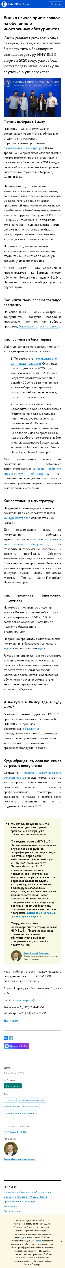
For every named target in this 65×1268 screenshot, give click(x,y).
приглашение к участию (32, 1100)
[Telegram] (11, 1038)
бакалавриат (12, 1106)
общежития (31, 728)
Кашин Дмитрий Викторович (36, 953)
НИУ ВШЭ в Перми (18, 4)
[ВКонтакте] (6, 1038)
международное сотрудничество (21, 1112)
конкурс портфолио (17, 518)
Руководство (10, 1206)
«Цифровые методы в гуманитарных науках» (33, 914)
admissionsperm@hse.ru (28, 1000)
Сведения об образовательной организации (27, 1192)
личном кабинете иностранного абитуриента (32, 541)
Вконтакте (11, 1020)
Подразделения (12, 1211)
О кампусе (12, 1187)
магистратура (30, 1106)
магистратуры (34, 148)
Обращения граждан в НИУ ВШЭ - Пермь (25, 1196)
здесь (23, 1237)
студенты (10, 1100)
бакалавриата (13, 148)
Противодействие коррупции (19, 1201)
